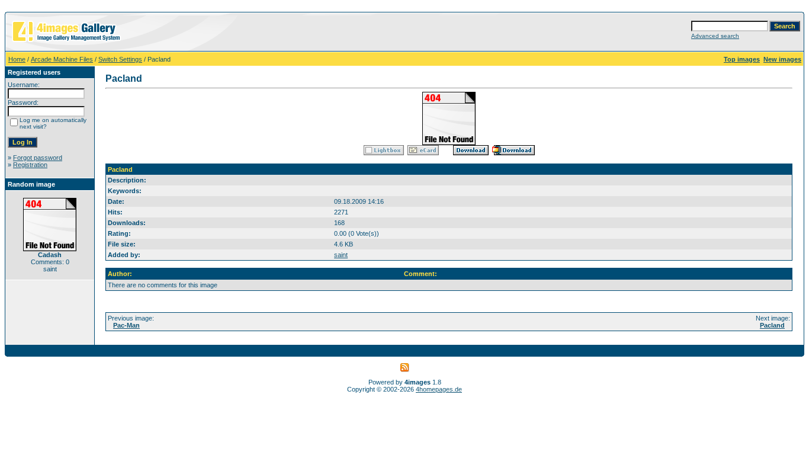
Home (16, 59)
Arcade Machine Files (62, 59)
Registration (30, 164)
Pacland (772, 325)
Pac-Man (126, 325)
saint (341, 254)
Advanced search (715, 36)
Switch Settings (120, 59)
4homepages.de (439, 389)
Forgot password (37, 157)
